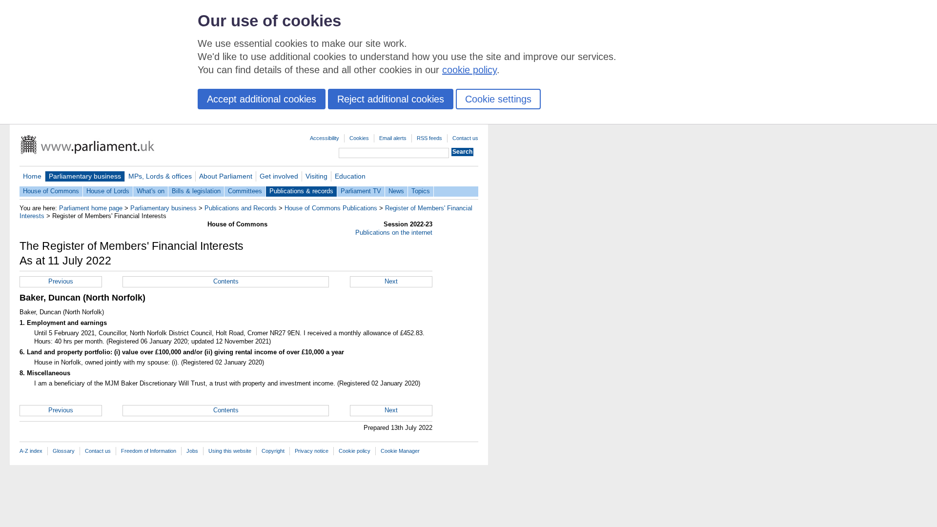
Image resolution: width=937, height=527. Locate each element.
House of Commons (51, 191)
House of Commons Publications (331, 208)
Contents (226, 281)
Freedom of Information (148, 451)
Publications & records (301, 191)
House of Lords (107, 191)
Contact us (465, 138)
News (396, 191)
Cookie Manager (400, 451)
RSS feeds (429, 138)
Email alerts (393, 138)
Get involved (279, 176)
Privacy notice (311, 451)
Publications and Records (240, 208)
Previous (60, 281)
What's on (150, 191)
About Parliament (225, 176)
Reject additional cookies (390, 99)
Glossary (64, 451)
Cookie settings (498, 99)
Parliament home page (90, 208)
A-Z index (31, 451)
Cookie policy (354, 451)
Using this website (229, 451)
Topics (420, 191)
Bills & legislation (196, 191)
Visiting (316, 176)
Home (32, 176)
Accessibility (324, 138)
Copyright (273, 451)
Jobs (192, 451)
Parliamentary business (85, 176)
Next (391, 281)
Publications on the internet (393, 232)
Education (350, 176)
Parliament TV (361, 191)
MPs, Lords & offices (160, 176)
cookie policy (469, 69)
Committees (245, 191)
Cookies (359, 138)
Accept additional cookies (261, 99)
